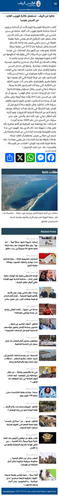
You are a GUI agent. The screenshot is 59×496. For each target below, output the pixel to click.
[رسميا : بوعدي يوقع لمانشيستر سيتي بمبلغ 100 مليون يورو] (29, 392)
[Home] (29, 3)
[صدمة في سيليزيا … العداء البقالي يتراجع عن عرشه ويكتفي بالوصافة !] (29, 309)
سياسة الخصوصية (9, 491)
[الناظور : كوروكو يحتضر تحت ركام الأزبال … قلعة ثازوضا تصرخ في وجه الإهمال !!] (29, 406)
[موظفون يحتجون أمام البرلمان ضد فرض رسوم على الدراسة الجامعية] (29, 341)
